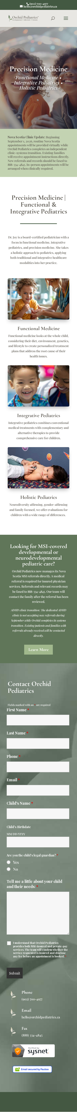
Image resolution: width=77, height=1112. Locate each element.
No (15, 869)
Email (13, 779)
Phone (14, 756)
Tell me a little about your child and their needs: (34, 884)
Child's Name (20, 803)
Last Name (17, 733)
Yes (16, 862)
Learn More (38, 649)
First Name (18, 709)
